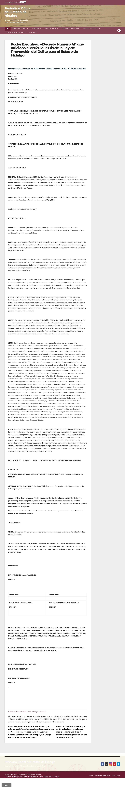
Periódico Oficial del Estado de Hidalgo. (45, 777)
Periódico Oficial (20, 29)
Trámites (36, 29)
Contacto (33, 32)
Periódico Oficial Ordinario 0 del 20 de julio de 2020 (27, 712)
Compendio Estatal (91, 29)
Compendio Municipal (15, 32)
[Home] (8, 29)
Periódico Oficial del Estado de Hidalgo (18, 12)
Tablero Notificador (70, 29)
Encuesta (106, 776)
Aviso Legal (116, 776)
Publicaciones (51, 29)
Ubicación (98, 776)
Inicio (91, 776)
